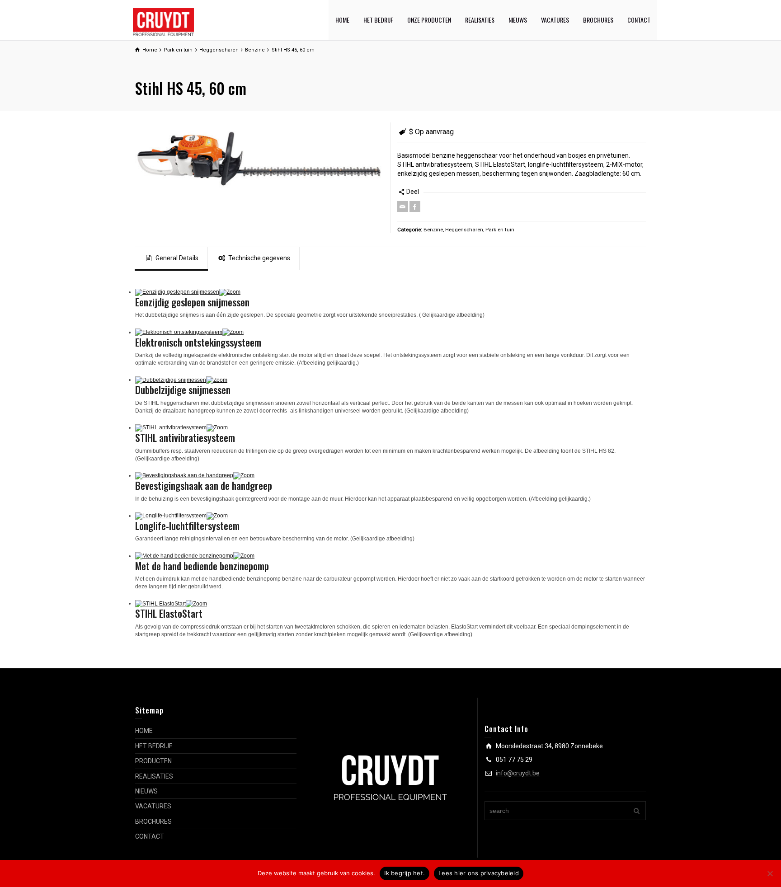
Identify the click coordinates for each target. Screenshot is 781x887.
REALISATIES (479, 19)
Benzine (433, 229)
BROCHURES (598, 19)
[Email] (402, 206)
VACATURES (555, 19)
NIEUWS (517, 19)
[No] (769, 873)
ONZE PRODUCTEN (429, 19)
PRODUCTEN (153, 761)
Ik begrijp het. (404, 873)
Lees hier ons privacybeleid (478, 873)
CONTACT (638, 19)
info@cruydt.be (518, 773)
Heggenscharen (464, 229)
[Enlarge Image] (259, 157)
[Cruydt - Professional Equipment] (163, 21)
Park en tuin (499, 229)
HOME (342, 19)
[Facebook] (414, 206)
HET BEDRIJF (378, 19)
